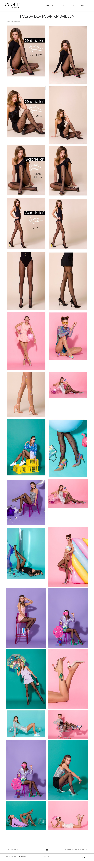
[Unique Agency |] (11, 5)
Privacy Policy (46, 856)
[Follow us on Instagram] (82, 857)
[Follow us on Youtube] (84, 857)
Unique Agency (13, 856)
